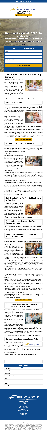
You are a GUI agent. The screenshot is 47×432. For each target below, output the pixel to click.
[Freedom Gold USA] (23, 395)
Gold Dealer (7, 373)
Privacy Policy (23, 411)
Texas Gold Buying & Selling (23, 410)
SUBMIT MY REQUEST (23, 65)
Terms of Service (23, 413)
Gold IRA (6, 383)
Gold (5, 378)
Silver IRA (6, 385)
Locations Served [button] (23, 416)
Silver (5, 380)
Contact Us (28, 15)
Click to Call (20, 15)
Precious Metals (8, 370)
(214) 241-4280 (24, 12)
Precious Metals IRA (9, 375)
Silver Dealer (7, 368)
